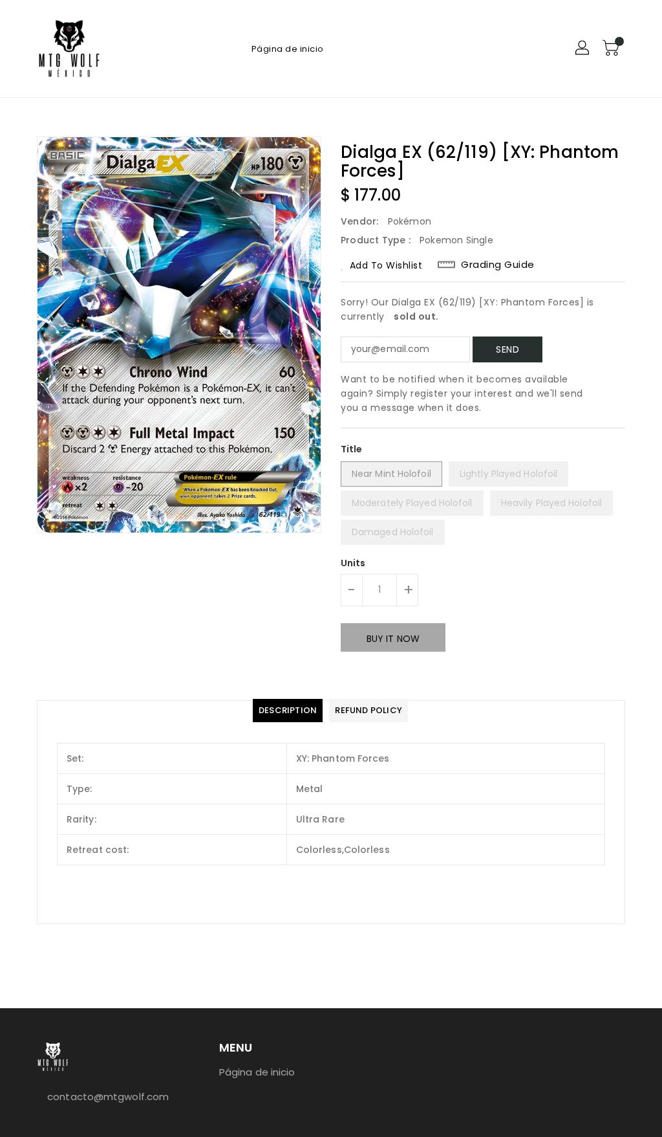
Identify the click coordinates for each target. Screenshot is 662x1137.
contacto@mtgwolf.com (104, 1096)
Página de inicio (257, 1072)
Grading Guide (498, 264)
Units (353, 563)
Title (352, 449)
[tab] (288, 710)
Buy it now (393, 638)
